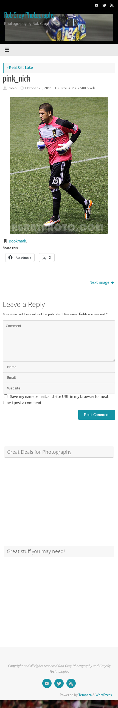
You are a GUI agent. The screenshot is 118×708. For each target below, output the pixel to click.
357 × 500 (78, 88)
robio (12, 88)
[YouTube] (96, 5)
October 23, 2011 (38, 88)
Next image (99, 282)
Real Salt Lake (19, 67)
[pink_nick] (59, 165)
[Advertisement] (59, 499)
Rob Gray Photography (29, 15)
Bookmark (17, 241)
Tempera (85, 695)
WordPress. (104, 695)
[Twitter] (104, 5)
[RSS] (111, 5)
